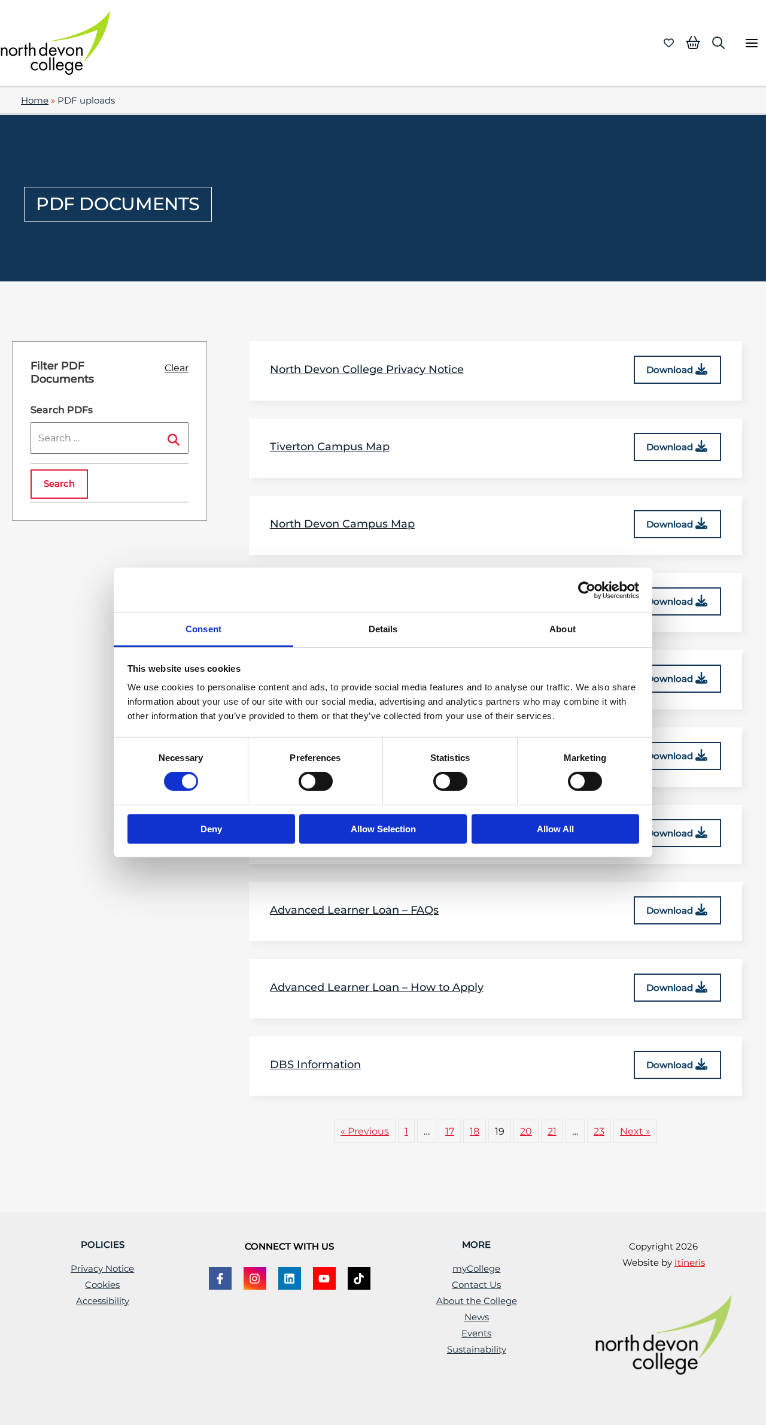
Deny (211, 829)
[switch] (316, 781)
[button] (718, 42)
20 (526, 1131)
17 (449, 1131)
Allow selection (383, 829)
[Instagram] (255, 1278)
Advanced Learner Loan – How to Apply (377, 987)
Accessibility (102, 1301)
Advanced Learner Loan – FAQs (354, 910)
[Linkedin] (289, 1278)
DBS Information (315, 1064)
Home (34, 100)
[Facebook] (220, 1278)
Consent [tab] (203, 629)
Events (476, 1333)
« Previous (365, 1131)
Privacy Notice (102, 1268)
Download (670, 370)
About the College (476, 1301)
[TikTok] (359, 1278)
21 (552, 1131)
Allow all (555, 829)
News (476, 1317)
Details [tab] (383, 629)
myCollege (476, 1268)
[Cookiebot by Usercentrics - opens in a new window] (586, 590)
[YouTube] (324, 1278)
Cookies (102, 1285)
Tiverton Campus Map (330, 446)
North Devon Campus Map (342, 523)
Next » (635, 1131)
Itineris (689, 1262)
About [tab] (562, 629)
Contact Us (476, 1285)
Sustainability (476, 1349)
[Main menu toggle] (751, 42)
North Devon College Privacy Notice (367, 369)
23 (599, 1131)
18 (474, 1131)
